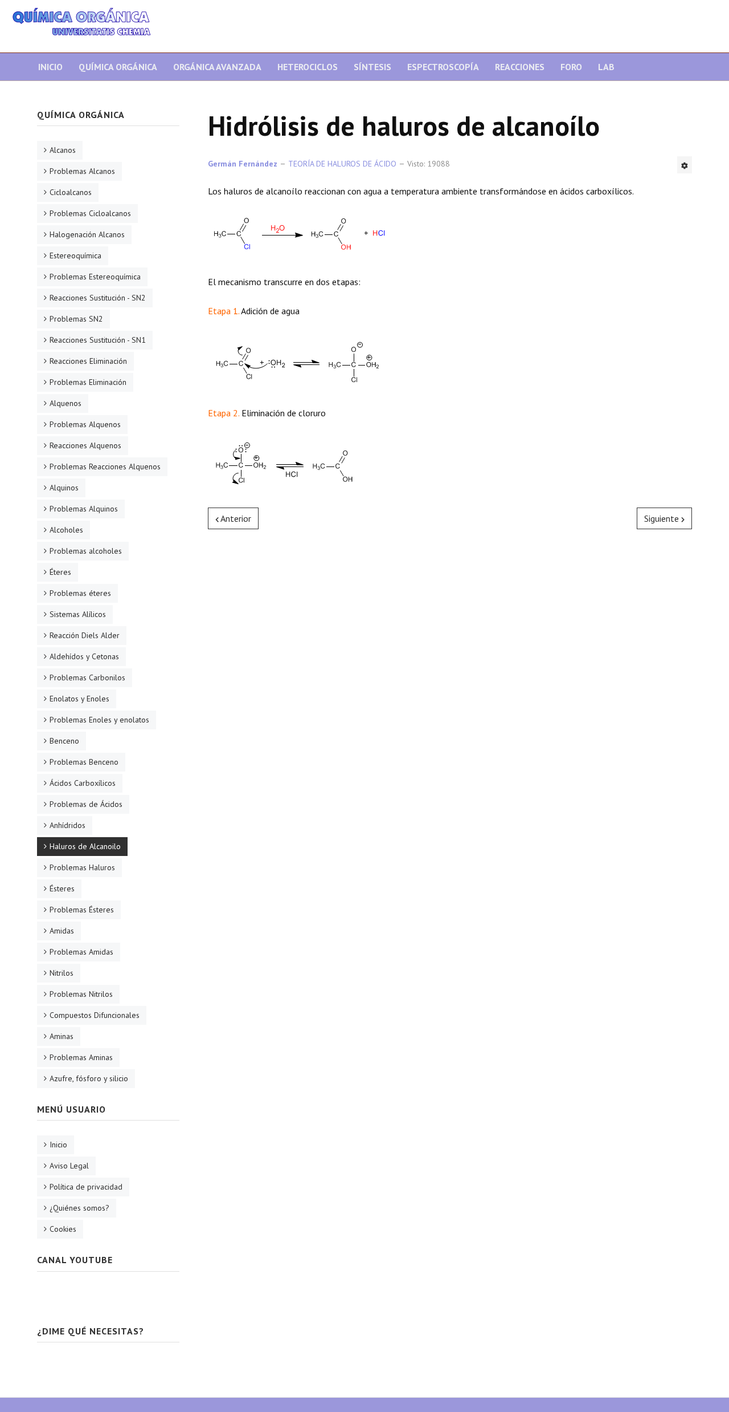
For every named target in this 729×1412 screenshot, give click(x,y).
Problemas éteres (80, 593)
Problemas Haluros (82, 867)
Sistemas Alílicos (78, 614)
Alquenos (65, 403)
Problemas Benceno (84, 762)
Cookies (63, 1229)
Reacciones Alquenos (85, 445)
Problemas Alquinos (84, 509)
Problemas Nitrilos (81, 994)
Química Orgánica (118, 66)
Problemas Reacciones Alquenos (105, 466)
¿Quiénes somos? (79, 1208)
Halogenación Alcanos (87, 234)
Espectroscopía (443, 66)
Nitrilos (61, 973)
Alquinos (64, 487)
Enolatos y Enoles (79, 698)
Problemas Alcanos (82, 171)
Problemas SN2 (76, 319)
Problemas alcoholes (86, 551)
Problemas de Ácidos (86, 804)
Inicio (50, 66)
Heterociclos (307, 66)
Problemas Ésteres (82, 909)
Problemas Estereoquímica (95, 276)
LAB (606, 66)
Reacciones (519, 66)
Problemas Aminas (81, 1057)
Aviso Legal (69, 1166)
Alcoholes (66, 530)
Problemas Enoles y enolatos (99, 720)
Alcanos (63, 150)
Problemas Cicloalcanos (90, 213)
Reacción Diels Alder (85, 635)
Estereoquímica (75, 255)
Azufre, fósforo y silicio (89, 1078)
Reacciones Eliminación (88, 361)
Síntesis (372, 66)
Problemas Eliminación (88, 382)
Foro (571, 66)
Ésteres (62, 888)
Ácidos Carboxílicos (83, 783)
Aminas (61, 1036)
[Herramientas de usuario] (684, 164)
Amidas (62, 931)
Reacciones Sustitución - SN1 (98, 340)
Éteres (60, 572)
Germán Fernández (242, 164)
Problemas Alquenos (85, 424)
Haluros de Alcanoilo (85, 846)
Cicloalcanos (71, 192)
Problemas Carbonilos (87, 677)
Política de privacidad (86, 1187)
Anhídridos (67, 825)
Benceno (64, 741)
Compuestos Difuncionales (95, 1015)
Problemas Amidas (81, 952)
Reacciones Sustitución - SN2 (98, 298)
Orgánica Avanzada (217, 66)
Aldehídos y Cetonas (84, 656)
